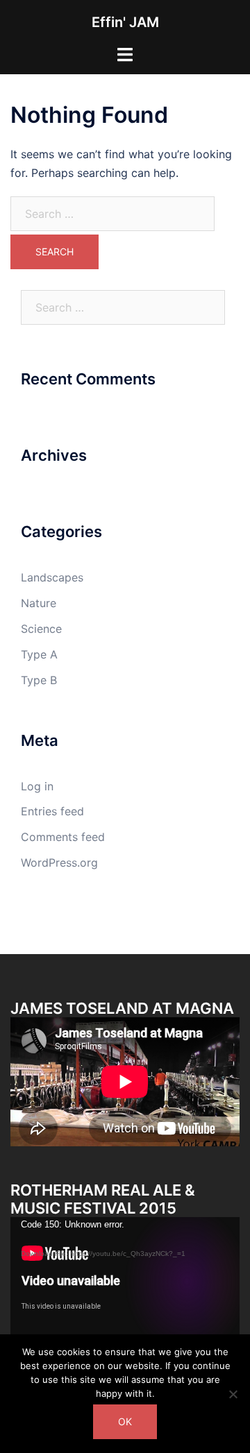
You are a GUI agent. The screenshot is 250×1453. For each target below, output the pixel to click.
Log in (37, 786)
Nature (38, 603)
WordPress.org (59, 862)
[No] (233, 1394)
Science (41, 629)
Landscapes (52, 577)
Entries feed (52, 811)
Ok (125, 1421)
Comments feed (63, 837)
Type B (39, 680)
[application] (125, 1281)
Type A (39, 654)
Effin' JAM (125, 22)
